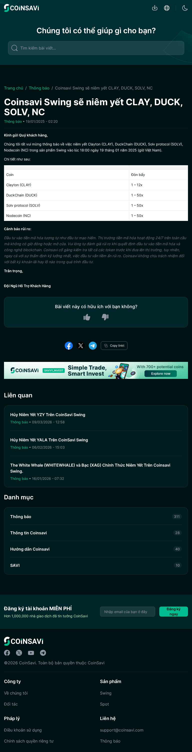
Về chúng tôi (16, 693)
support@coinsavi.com (122, 730)
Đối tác (11, 704)
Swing (106, 693)
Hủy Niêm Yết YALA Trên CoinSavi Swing (49, 439)
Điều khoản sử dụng (23, 730)
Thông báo (39, 87)
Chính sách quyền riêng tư (29, 741)
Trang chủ (13, 87)
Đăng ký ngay (173, 611)
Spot (104, 704)
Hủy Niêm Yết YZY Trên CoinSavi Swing (47, 414)
